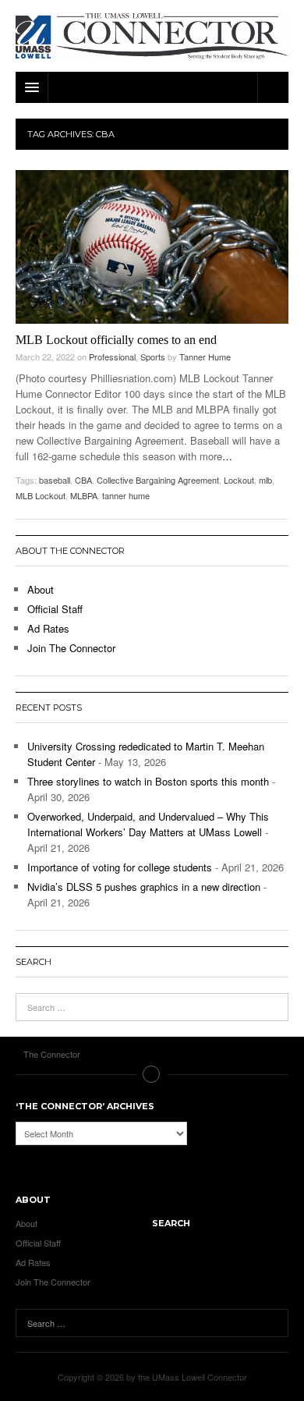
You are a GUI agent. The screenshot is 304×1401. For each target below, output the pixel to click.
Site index (152, 1074)
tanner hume (126, 495)
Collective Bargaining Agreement (158, 480)
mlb (265, 480)
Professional (112, 356)
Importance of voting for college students (119, 867)
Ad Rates (48, 628)
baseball (54, 480)
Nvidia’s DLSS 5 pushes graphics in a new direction (143, 886)
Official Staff (55, 608)
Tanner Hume (205, 356)
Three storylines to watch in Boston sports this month (148, 781)
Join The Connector (71, 647)
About (40, 589)
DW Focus (152, 87)
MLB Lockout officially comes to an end (116, 339)
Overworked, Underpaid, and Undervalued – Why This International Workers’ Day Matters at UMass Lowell (148, 824)
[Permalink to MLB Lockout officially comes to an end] (152, 247)
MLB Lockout (40, 495)
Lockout (239, 480)
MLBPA (83, 495)
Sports (152, 356)
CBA (83, 480)
